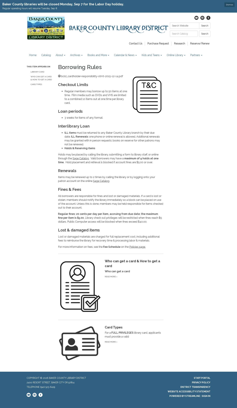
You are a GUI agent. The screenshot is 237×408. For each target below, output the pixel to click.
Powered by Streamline (184, 396)
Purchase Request (158, 43)
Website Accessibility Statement (189, 391)
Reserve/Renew (200, 43)
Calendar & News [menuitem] (124, 55)
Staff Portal (202, 378)
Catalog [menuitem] (46, 55)
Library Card (37, 72)
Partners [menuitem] (195, 55)
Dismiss (229, 5)
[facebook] (208, 18)
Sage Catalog (81, 158)
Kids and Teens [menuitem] (151, 55)
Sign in (206, 396)
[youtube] (196, 18)
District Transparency (195, 387)
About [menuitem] (59, 55)
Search (204, 25)
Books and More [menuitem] (97, 55)
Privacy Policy (201, 382)
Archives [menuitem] (75, 55)
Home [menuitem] (32, 55)
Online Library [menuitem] (175, 55)
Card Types (36, 84)
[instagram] (202, 18)
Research (179, 43)
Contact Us (135, 43)
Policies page (137, 246)
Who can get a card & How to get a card (41, 78)
